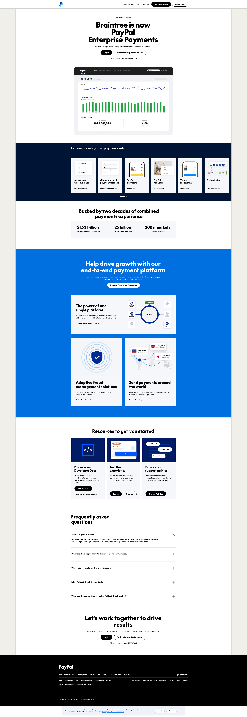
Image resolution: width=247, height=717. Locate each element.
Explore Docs (83, 488)
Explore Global (137, 400)
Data (79, 188)
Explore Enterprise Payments (130, 52)
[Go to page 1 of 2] (122, 196)
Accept (160, 711)
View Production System (84, 494)
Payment (107, 188)
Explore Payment (86, 323)
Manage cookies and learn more (113, 712)
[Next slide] (175, 175)
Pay (157, 188)
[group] (83, 175)
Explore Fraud (84, 400)
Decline (171, 711)
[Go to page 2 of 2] (126, 196)
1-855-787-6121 (132, 58)
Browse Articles (156, 494)
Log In (106, 52)
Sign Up (130, 494)
